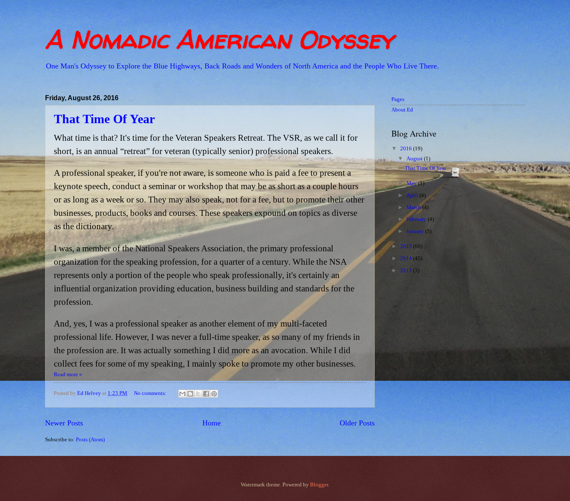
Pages (397, 99)
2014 (406, 258)
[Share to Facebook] (206, 394)
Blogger (319, 485)
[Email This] (182, 394)
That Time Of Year (104, 119)
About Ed (402, 110)
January (415, 231)
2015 (406, 246)
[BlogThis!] (190, 394)
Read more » (68, 374)
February (417, 219)
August (415, 159)
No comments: (151, 393)
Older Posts (357, 423)
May (412, 183)
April (412, 195)
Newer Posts (64, 423)
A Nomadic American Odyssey (219, 39)
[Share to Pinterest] (214, 394)
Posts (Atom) (90, 440)
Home (211, 423)
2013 (406, 270)
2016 (406, 149)
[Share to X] (198, 394)
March (414, 207)
